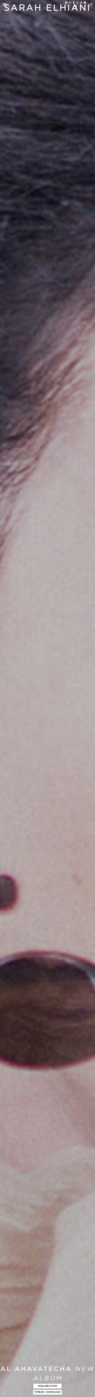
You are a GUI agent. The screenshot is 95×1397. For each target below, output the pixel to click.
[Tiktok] (81, 2)
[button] (4, 4)
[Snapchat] (75, 6)
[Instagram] (70, 2)
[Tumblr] (74, 2)
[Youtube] (85, 2)
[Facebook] (66, 2)
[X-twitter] (77, 2)
